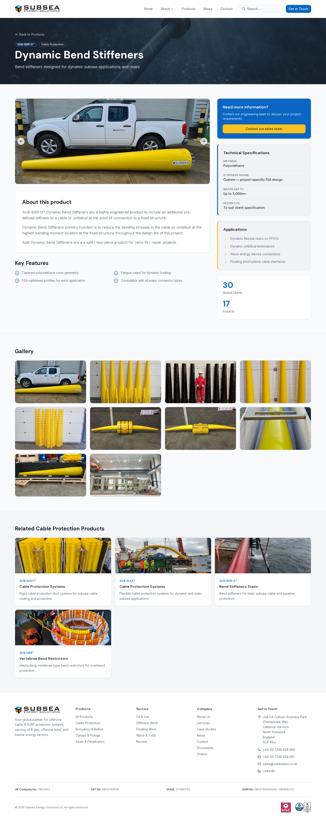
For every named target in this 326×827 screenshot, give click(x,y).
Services (203, 723)
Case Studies (206, 729)
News (208, 9)
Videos (202, 754)
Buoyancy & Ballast (89, 729)
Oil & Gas (142, 717)
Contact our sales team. (264, 129)
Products (189, 9)
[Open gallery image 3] (200, 381)
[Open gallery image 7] (200, 428)
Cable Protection (88, 723)
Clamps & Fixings (88, 735)
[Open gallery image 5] (50, 428)
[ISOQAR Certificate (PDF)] (303, 807)
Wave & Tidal (146, 735)
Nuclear (141, 741)
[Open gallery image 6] (125, 428)
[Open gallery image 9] (50, 475)
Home (148, 9)
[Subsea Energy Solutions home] (37, 8)
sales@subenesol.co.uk (280, 764)
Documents (205, 748)
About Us (203, 717)
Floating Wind (146, 729)
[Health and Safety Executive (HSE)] (286, 807)
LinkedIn (269, 771)
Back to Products (31, 34)
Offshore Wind (146, 723)
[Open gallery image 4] (275, 381)
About (165, 9)
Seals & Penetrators (90, 741)
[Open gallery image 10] (125, 475)
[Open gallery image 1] (50, 381)
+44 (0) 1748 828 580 (279, 749)
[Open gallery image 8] (275, 428)
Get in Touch (298, 9)
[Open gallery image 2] (125, 381)
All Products (84, 717)
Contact (226, 9)
